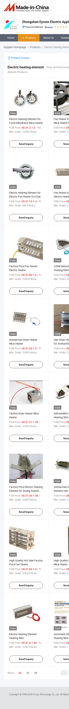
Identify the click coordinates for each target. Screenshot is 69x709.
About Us (48, 37)
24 (19, 672)
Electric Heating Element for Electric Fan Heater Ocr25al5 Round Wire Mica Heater (25, 196)
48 (35, 673)
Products (30, 37)
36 (27, 673)
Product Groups (19, 58)
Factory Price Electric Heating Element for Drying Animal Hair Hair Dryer (26, 490)
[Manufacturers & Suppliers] (27, 7)
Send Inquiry (26, 143)
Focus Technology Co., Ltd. (46, 694)
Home (10, 37)
